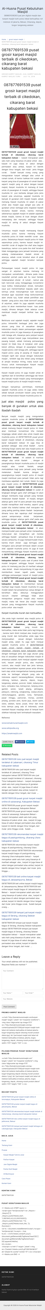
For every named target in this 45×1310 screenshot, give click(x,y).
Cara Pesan (6, 1179)
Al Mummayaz (8, 1174)
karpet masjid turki (11, 76)
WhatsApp (7, 745)
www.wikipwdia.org (10, 728)
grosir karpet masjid (16, 39)
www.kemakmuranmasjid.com (15, 723)
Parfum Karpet (8, 1159)
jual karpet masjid (31, 74)
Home (4, 39)
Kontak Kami (6, 1183)
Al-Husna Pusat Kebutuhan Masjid (22, 10)
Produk (4, 1150)
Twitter (31, 742)
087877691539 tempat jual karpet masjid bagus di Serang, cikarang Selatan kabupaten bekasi (21, 915)
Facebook (20, 742)
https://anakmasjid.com (12, 733)
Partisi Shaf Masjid (10, 1169)
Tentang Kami (7, 1145)
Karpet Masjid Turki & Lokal (13, 1155)
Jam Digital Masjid (10, 1164)
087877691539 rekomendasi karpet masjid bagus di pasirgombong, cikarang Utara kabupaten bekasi (22, 837)
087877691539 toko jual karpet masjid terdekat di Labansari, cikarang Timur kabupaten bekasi (20, 762)
